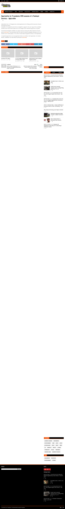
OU (45, 447)
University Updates (8, 11)
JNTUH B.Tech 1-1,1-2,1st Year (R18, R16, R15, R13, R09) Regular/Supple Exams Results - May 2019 (53, 94)
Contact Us (52, 11)
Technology (47, 449)
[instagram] (63, 1)
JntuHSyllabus (47, 445)
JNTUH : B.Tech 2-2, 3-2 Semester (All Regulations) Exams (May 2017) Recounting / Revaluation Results (53, 125)
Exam (53, 443)
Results (54, 447)
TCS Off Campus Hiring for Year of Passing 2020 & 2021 (21, 59)
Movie (57, 445)
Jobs (16, 11)
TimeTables (57, 449)
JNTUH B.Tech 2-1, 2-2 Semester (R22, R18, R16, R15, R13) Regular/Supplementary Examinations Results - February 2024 (53, 100)
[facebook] (58, 1)
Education (21, 11)
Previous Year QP (35, 11)
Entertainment (48, 443)
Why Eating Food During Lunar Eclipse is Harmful (53, 109)
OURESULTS (49, 447)
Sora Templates (8, 507)
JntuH (61, 443)
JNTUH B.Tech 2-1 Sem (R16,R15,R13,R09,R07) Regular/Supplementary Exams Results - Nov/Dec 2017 (53, 76)
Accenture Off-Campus (5, 58)
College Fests (27, 11)
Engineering (47, 458)
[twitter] (60, 1)
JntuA (57, 443)
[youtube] (62, 1)
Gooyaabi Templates (21, 507)
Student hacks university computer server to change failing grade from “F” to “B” (57, 88)
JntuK (53, 445)
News (61, 445)
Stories (46, 11)
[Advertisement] (41, 6)
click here (6, 32)
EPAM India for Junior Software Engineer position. (35, 59)
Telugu (52, 449)
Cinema (41, 11)
